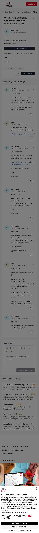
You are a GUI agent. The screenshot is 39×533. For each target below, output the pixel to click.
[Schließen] (36, 466)
